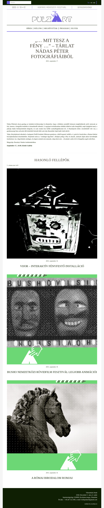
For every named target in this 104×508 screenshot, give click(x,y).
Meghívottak (50, 28)
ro (91, 2)
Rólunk (38, 28)
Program (64, 28)
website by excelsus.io (90, 504)
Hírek (29, 28)
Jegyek (74, 28)
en (94, 2)
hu (89, 2)
